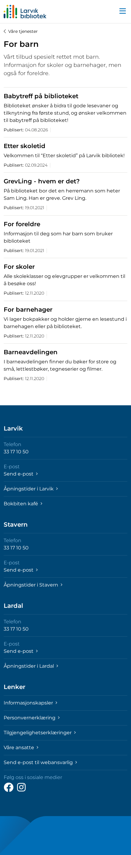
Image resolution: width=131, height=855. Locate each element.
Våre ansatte (19, 747)
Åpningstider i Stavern (31, 585)
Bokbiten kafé (21, 504)
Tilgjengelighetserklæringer (38, 733)
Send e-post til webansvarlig (39, 762)
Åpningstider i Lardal (29, 666)
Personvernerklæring (30, 718)
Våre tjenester (23, 31)
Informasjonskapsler (29, 703)
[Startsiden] (25, 11)
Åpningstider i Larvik (29, 489)
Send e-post (19, 474)
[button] (122, 11)
